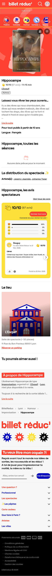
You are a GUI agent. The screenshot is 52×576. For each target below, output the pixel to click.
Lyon (42, 384)
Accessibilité (10, 561)
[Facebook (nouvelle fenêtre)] (7, 437)
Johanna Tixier (39, 179)
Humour (31, 409)
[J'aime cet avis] (9, 271)
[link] (6, 21)
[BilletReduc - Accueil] (20, 4)
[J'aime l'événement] (47, 31)
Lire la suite (7, 123)
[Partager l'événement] (40, 31)
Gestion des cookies (14, 564)
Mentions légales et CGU (16, 550)
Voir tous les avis (41, 199)
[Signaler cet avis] (15, 271)
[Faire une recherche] (40, 4)
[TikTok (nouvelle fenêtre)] (43, 437)
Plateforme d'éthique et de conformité (22, 557)
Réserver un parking (12, 348)
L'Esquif (5, 89)
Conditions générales (14, 543)
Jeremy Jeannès (22, 179)
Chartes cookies (12, 554)
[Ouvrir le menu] (5, 4)
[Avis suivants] (46, 257)
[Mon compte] (47, 4)
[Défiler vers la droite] (50, 22)
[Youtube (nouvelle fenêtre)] (19, 437)
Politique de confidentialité (17, 547)
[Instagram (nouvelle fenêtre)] (31, 437)
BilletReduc (7, 409)
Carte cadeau (9, 509)
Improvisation (9, 384)
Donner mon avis (38, 214)
